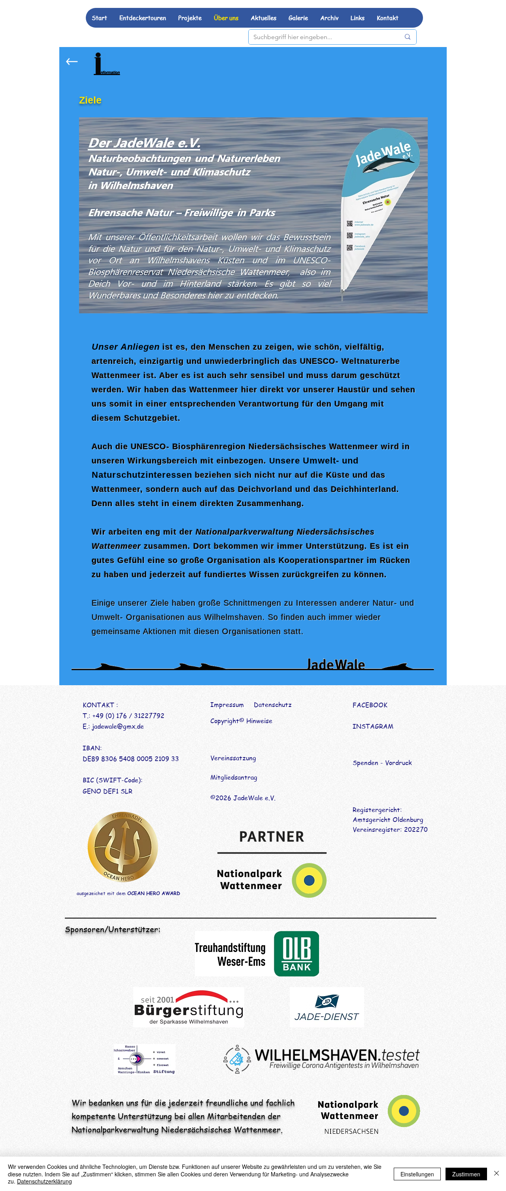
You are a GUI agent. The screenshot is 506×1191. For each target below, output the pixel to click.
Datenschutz (273, 704)
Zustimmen (466, 1174)
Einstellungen (417, 1174)
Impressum (227, 704)
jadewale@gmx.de (118, 726)
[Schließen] (496, 1174)
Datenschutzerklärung (44, 1181)
